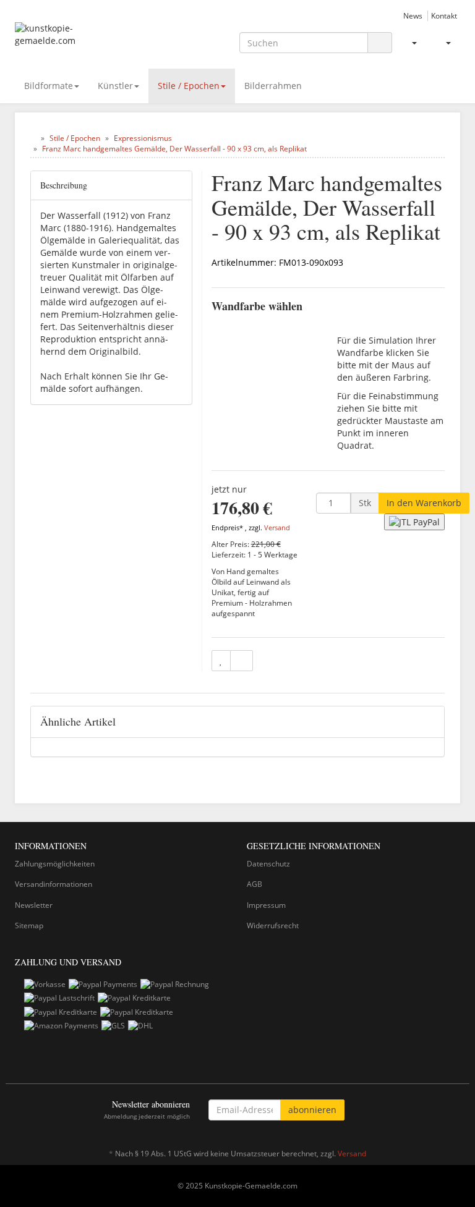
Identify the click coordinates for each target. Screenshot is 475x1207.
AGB (254, 884)
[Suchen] (379, 43)
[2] (414, 522)
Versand (277, 527)
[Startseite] (33, 138)
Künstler (115, 85)
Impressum (266, 905)
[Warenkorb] (443, 43)
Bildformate (48, 85)
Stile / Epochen (189, 85)
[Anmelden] (409, 43)
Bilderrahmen (273, 85)
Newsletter (34, 905)
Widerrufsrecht (273, 925)
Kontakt (444, 15)
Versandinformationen (53, 884)
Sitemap (29, 925)
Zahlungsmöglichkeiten (55, 863)
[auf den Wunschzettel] (221, 660)
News (412, 15)
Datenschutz (268, 863)
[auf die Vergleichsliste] (241, 660)
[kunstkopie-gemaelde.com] (83, 40)
